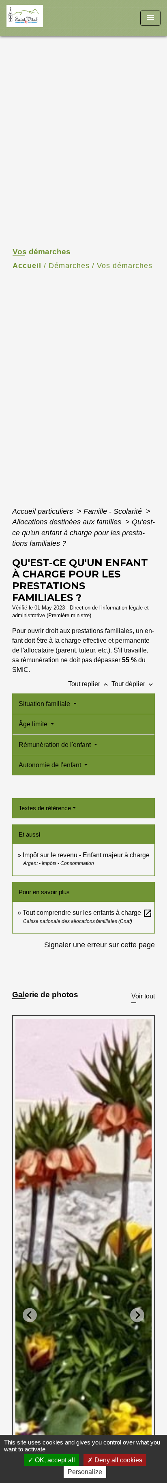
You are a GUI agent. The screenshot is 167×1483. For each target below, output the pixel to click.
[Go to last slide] (30, 1315)
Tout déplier (133, 683)
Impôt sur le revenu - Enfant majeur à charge (86, 855)
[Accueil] (36, 18)
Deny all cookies (117, 1460)
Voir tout (143, 996)
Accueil (27, 266)
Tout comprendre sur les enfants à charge (87, 912)
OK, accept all (54, 1460)
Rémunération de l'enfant (55, 744)
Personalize (85, 1471)
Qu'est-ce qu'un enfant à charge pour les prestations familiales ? (83, 532)
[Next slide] (137, 1315)
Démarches (69, 266)
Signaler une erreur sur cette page (99, 945)
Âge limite (34, 724)
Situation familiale (45, 703)
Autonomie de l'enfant (51, 765)
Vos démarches (124, 266)
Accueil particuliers (43, 511)
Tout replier (89, 683)
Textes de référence (45, 808)
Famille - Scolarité (114, 511)
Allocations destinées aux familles (67, 522)
